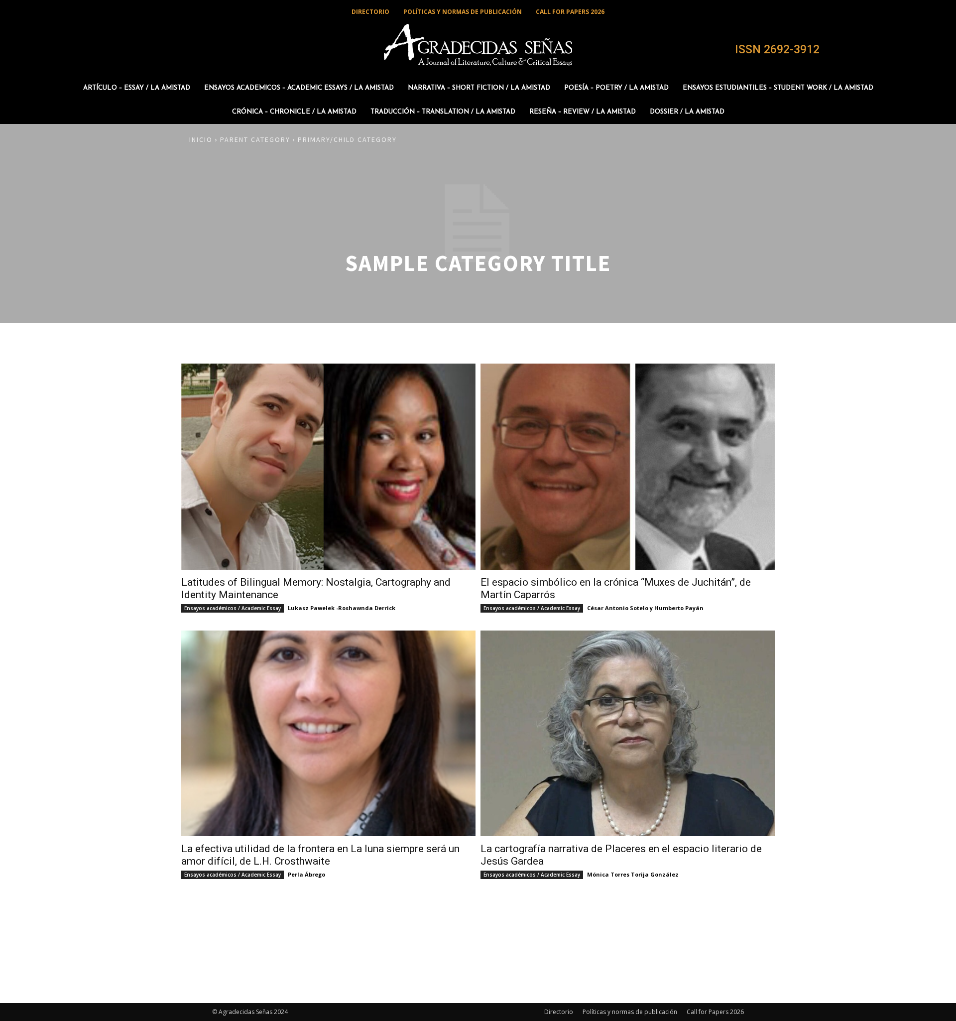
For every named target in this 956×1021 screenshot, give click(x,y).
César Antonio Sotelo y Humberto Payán (645, 608)
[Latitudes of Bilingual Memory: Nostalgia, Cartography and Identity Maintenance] (328, 467)
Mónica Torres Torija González (633, 874)
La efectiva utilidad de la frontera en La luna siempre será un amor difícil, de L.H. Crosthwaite (320, 855)
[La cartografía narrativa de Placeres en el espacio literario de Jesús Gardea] (627, 734)
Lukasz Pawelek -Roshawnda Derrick (341, 608)
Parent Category (255, 139)
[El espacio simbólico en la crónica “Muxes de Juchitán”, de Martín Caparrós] (627, 467)
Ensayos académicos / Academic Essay (232, 608)
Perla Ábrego (306, 874)
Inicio (201, 139)
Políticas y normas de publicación (630, 1012)
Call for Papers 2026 (715, 1012)
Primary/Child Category (347, 139)
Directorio (558, 1012)
